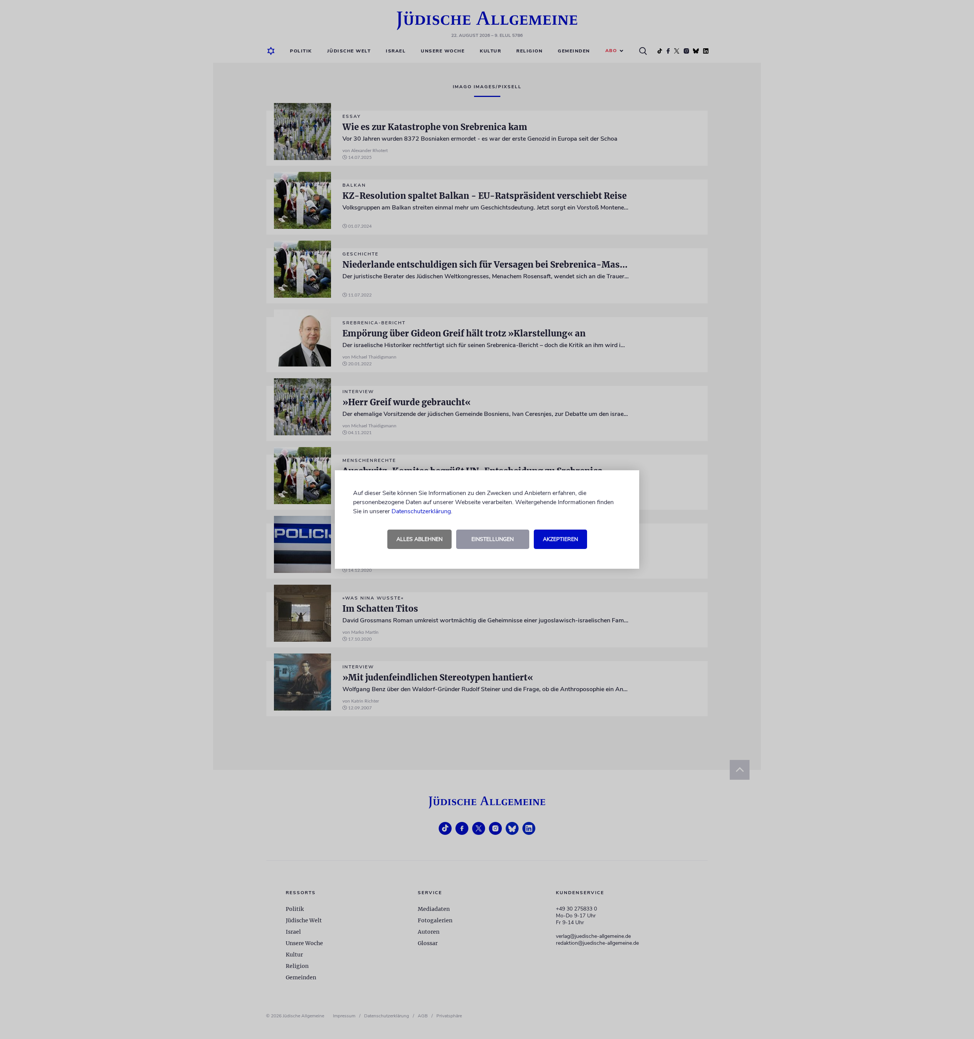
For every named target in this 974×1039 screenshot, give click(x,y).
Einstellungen (492, 539)
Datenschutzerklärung (421, 511)
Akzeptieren (560, 539)
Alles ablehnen (419, 539)
